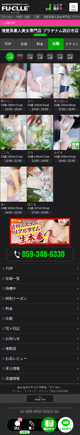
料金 (40, 44)
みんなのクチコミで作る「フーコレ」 (40, 387)
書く (32, 428)
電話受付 (49, 429)
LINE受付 (65, 429)
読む (17, 428)
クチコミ (72, 44)
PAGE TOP (40, 400)
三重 (36, 16)
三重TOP (9, 22)
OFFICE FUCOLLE (43, 411)
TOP (7, 44)
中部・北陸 (23, 16)
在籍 (24, 44)
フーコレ (7, 16)
